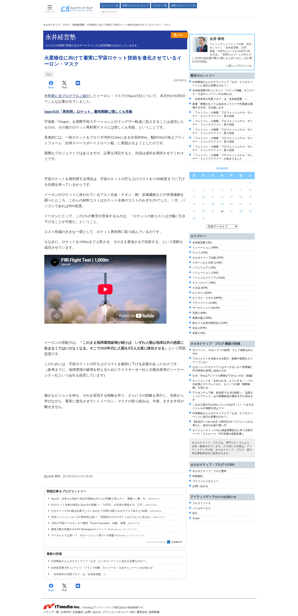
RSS (180, 35)
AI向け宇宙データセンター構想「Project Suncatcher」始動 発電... (95, 523)
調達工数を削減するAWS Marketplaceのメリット (94, 529)
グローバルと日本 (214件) (207, 262)
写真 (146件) (199, 312)
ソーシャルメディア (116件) (208, 277)
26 (222, 211)
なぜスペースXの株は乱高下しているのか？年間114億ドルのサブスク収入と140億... (106, 510)
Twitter (196, 518)
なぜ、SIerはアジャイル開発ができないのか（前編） (223, 375)
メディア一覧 (51, 612)
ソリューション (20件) (205, 272)
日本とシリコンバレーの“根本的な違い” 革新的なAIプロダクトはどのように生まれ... (107, 517)
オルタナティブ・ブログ (56, 24)
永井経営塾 (78, 24)
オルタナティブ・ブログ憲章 (209, 471)
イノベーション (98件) (205, 247)
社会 (48, 74)
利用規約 (197, 476)
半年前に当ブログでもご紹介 (67, 96)
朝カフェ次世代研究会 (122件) (210, 322)
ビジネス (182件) (202, 292)
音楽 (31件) (198, 333)
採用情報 (154, 612)
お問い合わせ (200, 486)
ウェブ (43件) (200, 252)
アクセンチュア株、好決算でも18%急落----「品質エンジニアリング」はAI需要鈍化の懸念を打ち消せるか (222, 396)
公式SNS (66, 612)
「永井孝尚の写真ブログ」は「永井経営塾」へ (78, 574)
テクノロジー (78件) (204, 282)
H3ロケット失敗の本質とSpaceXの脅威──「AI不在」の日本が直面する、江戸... (103, 504)
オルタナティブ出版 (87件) (208, 257)
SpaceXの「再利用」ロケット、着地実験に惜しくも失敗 (88, 111)
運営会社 (142, 612)
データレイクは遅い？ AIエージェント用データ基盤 (97, 535)
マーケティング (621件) (206, 307)
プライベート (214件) (204, 302)
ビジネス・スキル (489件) (207, 297)
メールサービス (201, 508)
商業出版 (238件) (202, 317)
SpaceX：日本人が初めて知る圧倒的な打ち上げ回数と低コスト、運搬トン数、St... (105, 498)
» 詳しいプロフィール (239, 65)
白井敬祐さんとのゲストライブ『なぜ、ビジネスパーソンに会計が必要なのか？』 (99, 561)
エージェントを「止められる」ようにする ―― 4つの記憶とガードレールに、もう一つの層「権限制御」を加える (222, 384)
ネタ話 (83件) (200, 287)
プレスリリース (201, 503)
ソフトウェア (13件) (204, 267)
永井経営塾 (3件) (202, 242)
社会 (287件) (199, 328)
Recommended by (156, 542)
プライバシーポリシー (205, 481)
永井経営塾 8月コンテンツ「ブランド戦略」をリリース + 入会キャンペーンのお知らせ (102, 567)
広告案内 (78, 612)
